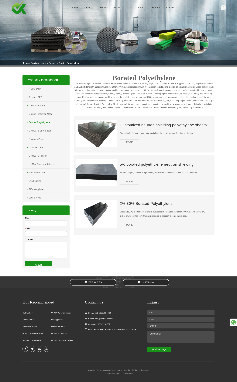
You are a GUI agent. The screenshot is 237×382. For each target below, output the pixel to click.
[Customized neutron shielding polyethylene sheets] (96, 146)
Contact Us (171, 7)
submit (38, 265)
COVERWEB (127, 373)
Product (52, 63)
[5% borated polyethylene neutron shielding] (96, 185)
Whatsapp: (98, 324)
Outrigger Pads (57, 320)
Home (75, 7)
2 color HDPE (28, 320)
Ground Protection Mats (32, 333)
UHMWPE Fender (59, 333)
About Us (88, 7)
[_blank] (25, 349)
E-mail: (100, 318)
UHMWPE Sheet (29, 326)
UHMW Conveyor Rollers (62, 340)
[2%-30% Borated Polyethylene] (96, 227)
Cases (129, 7)
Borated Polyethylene (69, 63)
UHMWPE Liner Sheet (60, 313)
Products (103, 7)
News (117, 7)
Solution (156, 7)
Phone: (99, 313)
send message (159, 349)
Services (142, 7)
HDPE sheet (27, 313)
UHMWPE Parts (58, 326)
